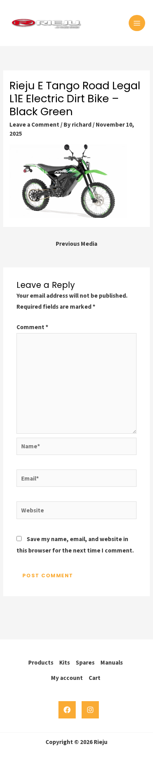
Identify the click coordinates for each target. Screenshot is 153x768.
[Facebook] (67, 709)
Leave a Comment (34, 124)
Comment (32, 327)
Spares (85, 662)
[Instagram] (90, 709)
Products (40, 662)
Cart (94, 677)
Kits (64, 662)
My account (67, 677)
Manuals (111, 662)
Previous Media (76, 243)
